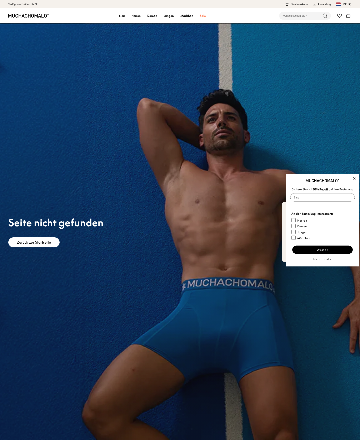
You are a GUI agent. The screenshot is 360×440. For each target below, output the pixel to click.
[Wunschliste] (339, 15)
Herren (136, 16)
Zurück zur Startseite (34, 242)
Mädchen (186, 16)
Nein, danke (322, 258)
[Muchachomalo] (28, 16)
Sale (203, 16)
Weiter (322, 250)
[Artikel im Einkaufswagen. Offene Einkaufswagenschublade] (348, 15)
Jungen (169, 16)
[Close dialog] (354, 178)
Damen (152, 16)
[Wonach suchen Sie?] (325, 15)
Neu (122, 16)
